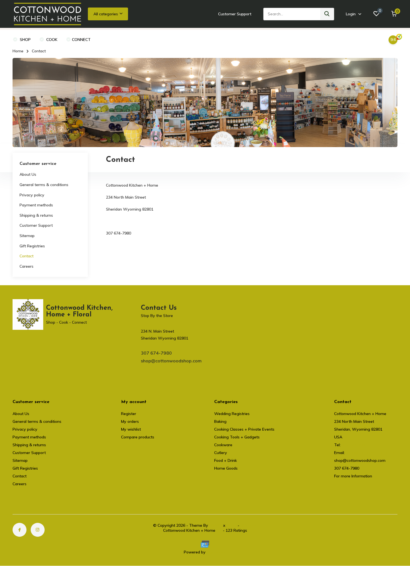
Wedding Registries (232, 413)
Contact (26, 255)
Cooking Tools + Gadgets (237, 437)
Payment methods (36, 205)
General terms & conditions (44, 184)
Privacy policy (32, 194)
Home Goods (226, 468)
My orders (130, 421)
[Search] (327, 14)
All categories (105, 13)
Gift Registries (32, 245)
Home (18, 50)
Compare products (137, 437)
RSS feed (248, 525)
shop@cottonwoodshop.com (171, 360)
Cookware (223, 444)
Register (128, 413)
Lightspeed (216, 552)
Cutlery (220, 452)
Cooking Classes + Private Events (244, 429)
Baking (220, 421)
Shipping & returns (36, 215)
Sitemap (27, 235)
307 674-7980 (156, 353)
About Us (28, 174)
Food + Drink (225, 460)
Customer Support (234, 13)
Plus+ (231, 525)
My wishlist (131, 429)
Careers (26, 266)
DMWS (215, 525)
